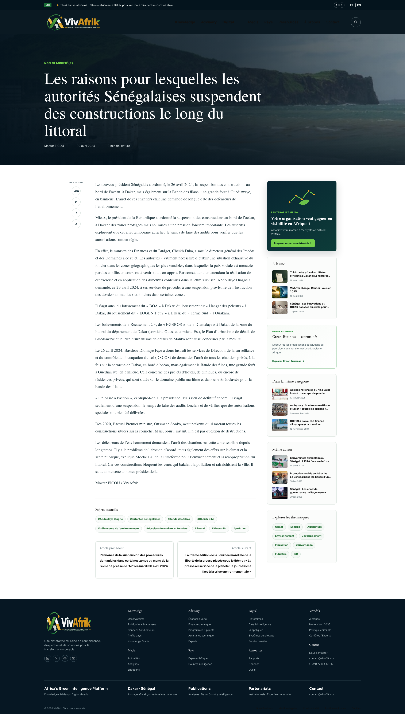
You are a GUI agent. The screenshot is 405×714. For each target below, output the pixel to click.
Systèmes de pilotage (261, 635)
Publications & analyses (142, 624)
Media (253, 22)
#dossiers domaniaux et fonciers (167, 528)
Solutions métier (258, 641)
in (76, 201)
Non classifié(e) (58, 63)
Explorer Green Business (288, 361)
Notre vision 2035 (319, 624)
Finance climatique (199, 624)
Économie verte (197, 618)
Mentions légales (288, 708)
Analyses (133, 664)
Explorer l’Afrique (198, 658)
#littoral (200, 528)
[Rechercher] (356, 22)
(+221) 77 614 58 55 (321, 664)
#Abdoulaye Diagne (110, 519)
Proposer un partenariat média (293, 243)
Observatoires (136, 618)
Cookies (356, 708)
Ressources (288, 22)
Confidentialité (311, 708)
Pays (268, 22)
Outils (252, 669)
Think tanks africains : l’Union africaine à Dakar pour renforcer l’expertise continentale (116, 5)
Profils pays (135, 635)
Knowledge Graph (138, 641)
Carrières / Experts (320, 635)
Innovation (281, 544)
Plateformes (256, 618)
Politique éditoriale (320, 630)
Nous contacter (318, 652)
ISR (296, 554)
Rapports (254, 658)
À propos (312, 22)
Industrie (280, 554)
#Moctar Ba (219, 528)
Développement (311, 535)
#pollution (240, 528)
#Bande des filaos (179, 519)
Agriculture (314, 526)
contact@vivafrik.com (322, 658)
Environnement (284, 535)
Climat (279, 526)
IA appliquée (256, 630)
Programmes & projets (201, 630)
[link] (47, 658)
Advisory (209, 22)
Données (254, 664)
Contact (332, 22)
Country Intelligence (200, 664)
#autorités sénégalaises (145, 519)
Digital (228, 22)
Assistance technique (201, 635)
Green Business (264, 708)
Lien (76, 190)
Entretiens (134, 669)
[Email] (73, 658)
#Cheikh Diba (205, 519)
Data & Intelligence (260, 624)
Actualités (134, 658)
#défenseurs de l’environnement (118, 528)
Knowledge (185, 22)
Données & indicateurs (141, 630)
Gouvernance (304, 544)
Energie (295, 526)
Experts (192, 641)
